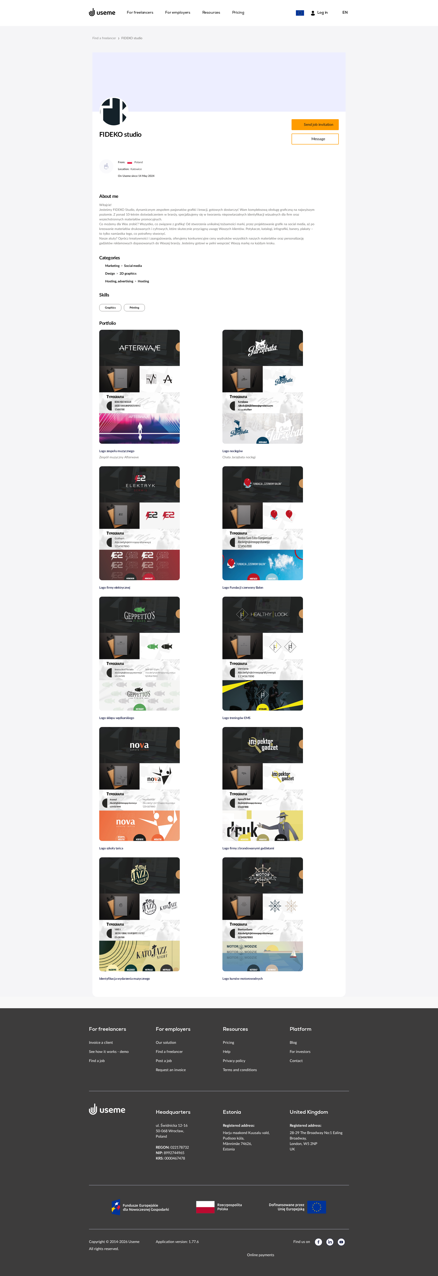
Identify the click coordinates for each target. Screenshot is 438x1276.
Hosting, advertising (119, 281)
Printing (134, 307)
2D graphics (128, 273)
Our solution (166, 1042)
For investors (300, 1052)
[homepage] (102, 12)
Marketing (112, 266)
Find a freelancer (104, 38)
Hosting (143, 281)
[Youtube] (341, 1242)
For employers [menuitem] (177, 13)
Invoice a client (101, 1042)
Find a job (97, 1061)
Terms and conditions (240, 1070)
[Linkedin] (330, 1242)
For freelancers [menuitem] (140, 13)
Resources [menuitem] (211, 13)
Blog (293, 1042)
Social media (133, 266)
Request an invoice (171, 1070)
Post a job (164, 1061)
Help (226, 1052)
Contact (296, 1061)
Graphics (110, 307)
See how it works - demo (109, 1052)
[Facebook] (318, 1242)
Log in (322, 13)
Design (110, 273)
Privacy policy (234, 1061)
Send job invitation (318, 124)
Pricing (228, 1042)
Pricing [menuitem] (238, 13)
